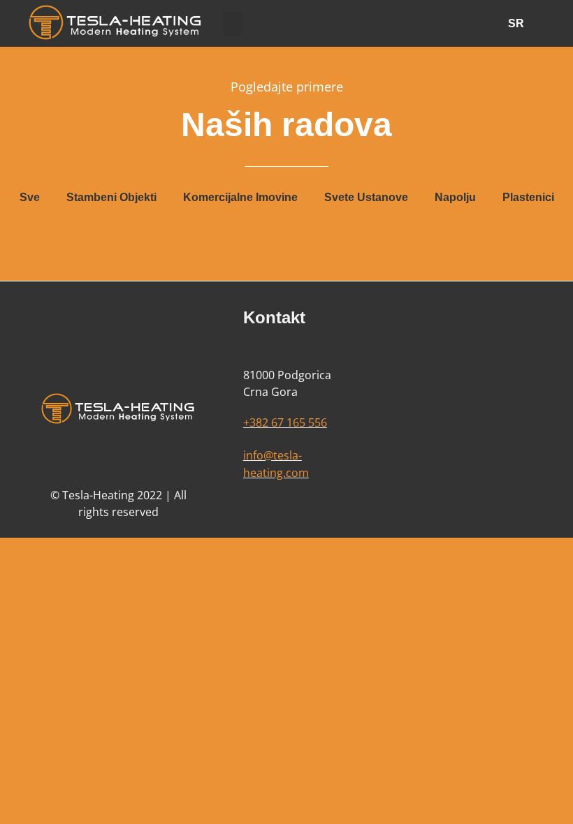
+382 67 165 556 (285, 422)
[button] (232, 23)
